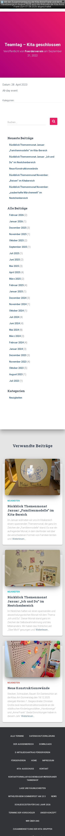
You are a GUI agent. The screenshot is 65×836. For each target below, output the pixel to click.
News (54, 796)
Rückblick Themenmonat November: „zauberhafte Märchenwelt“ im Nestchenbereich (29, 192)
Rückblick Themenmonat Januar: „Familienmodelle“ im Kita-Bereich (31, 510)
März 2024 (15, 336)
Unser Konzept (48, 813)
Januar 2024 (16, 349)
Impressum (48, 760)
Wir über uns (32, 821)
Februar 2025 (16, 285)
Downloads (45, 744)
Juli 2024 (14, 317)
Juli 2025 (14, 253)
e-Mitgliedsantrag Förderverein (32, 752)
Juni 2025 (14, 259)
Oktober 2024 (16, 310)
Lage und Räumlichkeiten (32, 788)
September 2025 (18, 247)
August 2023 (16, 374)
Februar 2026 (16, 215)
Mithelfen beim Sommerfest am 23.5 (27, 796)
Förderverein (18, 760)
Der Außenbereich (23, 744)
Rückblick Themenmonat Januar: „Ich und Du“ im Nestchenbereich (27, 601)
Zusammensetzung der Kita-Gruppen (32, 829)
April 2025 (14, 272)
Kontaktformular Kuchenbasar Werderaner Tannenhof (32, 778)
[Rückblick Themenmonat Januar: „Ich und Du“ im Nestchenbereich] (32, 567)
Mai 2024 (14, 329)
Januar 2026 (16, 221)
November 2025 (17, 234)
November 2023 (17, 361)
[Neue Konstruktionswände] (32, 658)
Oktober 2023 (16, 368)
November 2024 (17, 304)
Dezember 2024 (17, 298)
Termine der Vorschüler (22, 813)
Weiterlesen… (19, 539)
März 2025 (15, 278)
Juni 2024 (14, 323)
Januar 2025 (16, 291)
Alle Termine (17, 736)
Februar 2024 (16, 342)
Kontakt (44, 769)
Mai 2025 (14, 266)
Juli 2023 (14, 381)
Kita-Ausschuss (25, 769)
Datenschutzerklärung (42, 736)
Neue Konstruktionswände (23, 168)
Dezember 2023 (17, 355)
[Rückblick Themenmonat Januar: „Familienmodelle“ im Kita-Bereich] (32, 476)
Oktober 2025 (16, 240)
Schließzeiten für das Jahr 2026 (32, 804)
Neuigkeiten (15, 397)
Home (34, 760)
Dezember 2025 (17, 227)
